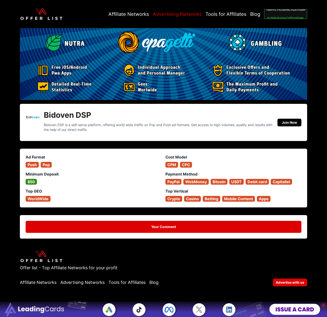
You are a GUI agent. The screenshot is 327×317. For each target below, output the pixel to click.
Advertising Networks (177, 14)
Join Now (289, 122)
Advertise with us (290, 282)
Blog (255, 14)
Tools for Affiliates (225, 14)
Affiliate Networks (128, 14)
